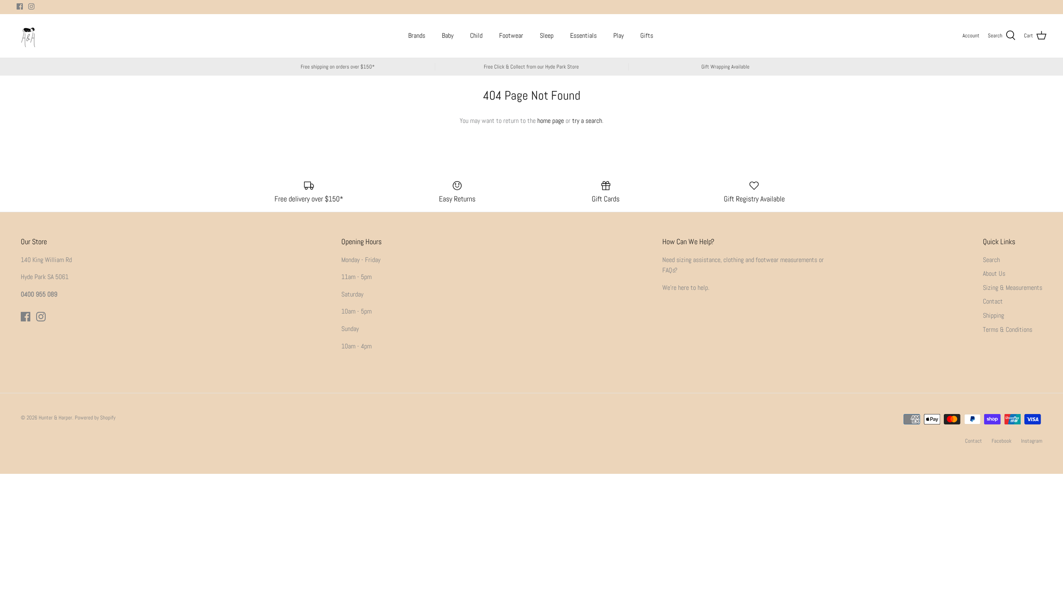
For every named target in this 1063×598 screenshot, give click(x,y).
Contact (993, 301)
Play (618, 35)
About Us (994, 273)
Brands (416, 35)
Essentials (583, 35)
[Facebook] (20, 6)
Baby (447, 35)
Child (476, 35)
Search (991, 259)
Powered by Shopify (95, 417)
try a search (587, 120)
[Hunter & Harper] (28, 35)
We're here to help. (685, 287)
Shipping (993, 315)
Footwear (511, 35)
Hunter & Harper (55, 417)
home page (550, 120)
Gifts (646, 35)
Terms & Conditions (1007, 329)
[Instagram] (31, 6)
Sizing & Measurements (1012, 287)
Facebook (1002, 440)
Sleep (547, 35)
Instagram (1031, 440)
